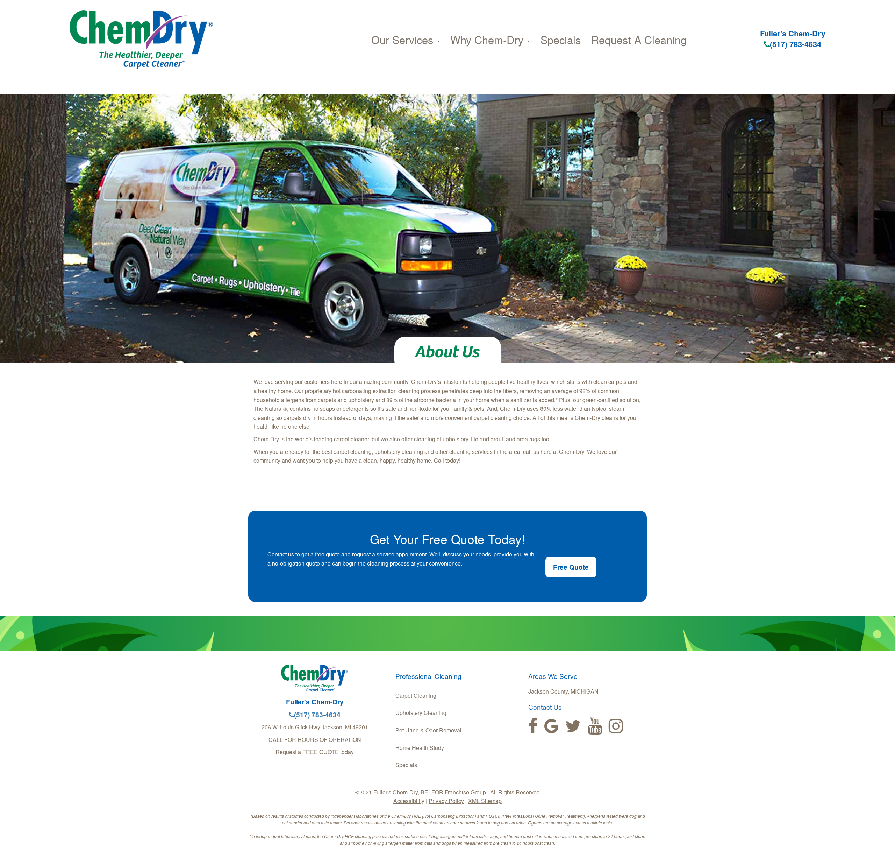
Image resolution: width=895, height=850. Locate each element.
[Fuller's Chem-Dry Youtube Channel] (595, 726)
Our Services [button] (403, 39)
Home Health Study (419, 748)
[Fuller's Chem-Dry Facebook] (533, 726)
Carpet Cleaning (415, 695)
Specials (560, 39)
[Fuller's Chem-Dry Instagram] (616, 726)
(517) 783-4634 (795, 44)
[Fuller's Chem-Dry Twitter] (573, 726)
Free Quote (571, 567)
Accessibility (408, 801)
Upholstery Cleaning (420, 713)
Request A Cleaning (639, 39)
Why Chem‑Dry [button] (488, 39)
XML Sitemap (485, 801)
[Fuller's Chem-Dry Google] (551, 726)
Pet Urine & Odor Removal (428, 730)
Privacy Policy (446, 801)
